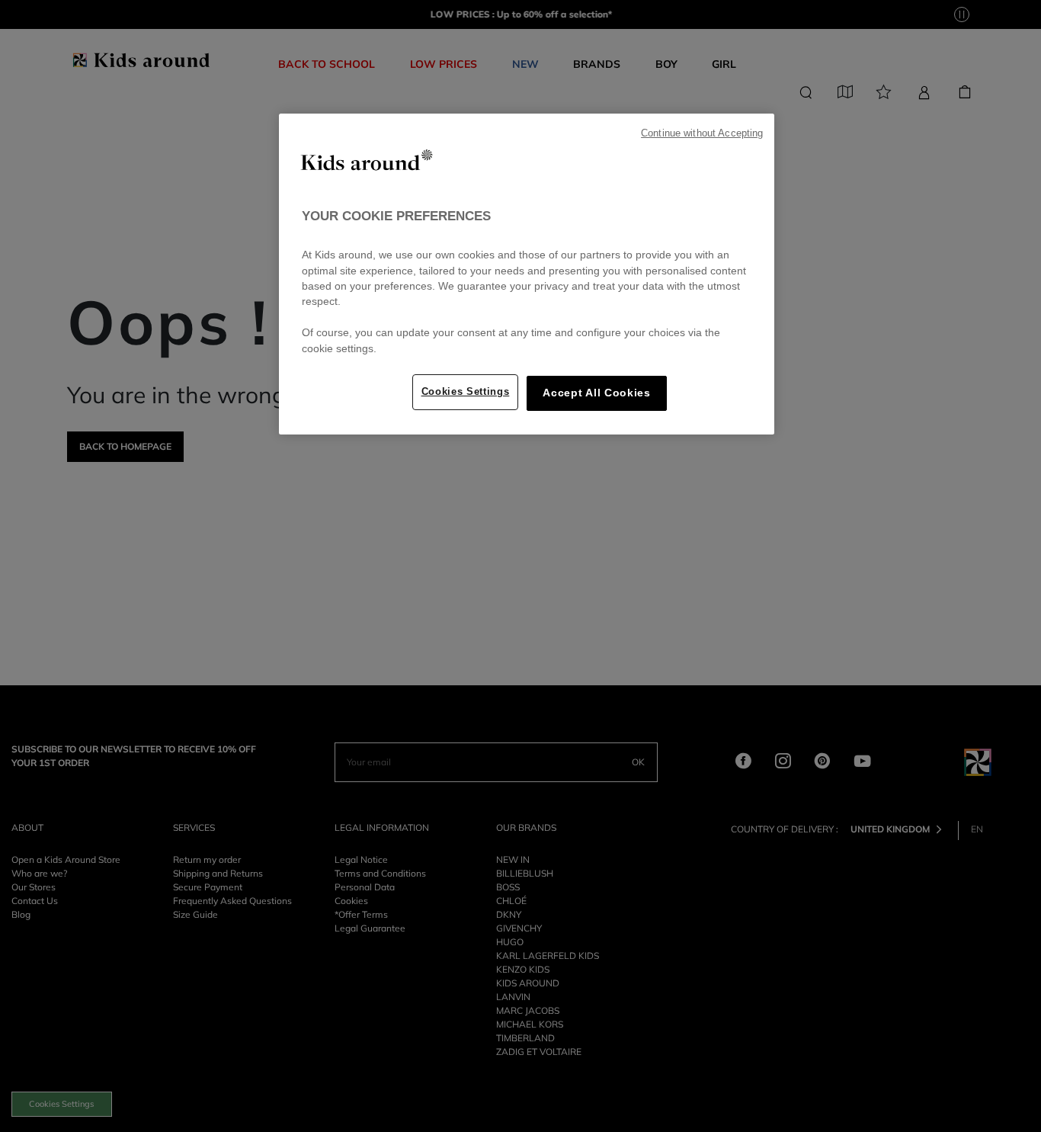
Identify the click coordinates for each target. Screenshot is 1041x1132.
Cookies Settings (465, 391)
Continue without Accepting (702, 133)
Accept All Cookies (596, 393)
